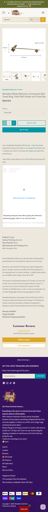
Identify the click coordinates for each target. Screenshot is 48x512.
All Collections (7, 463)
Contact (5, 450)
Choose (4, 109)
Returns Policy (7, 470)
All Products (6, 460)
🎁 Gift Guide (7, 457)
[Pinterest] (14, 383)
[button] (24, 509)
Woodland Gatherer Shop (25, 223)
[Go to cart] (43, 12)
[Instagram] (7, 383)
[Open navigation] (3, 12)
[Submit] (43, 19)
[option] (24, 49)
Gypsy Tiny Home (35, 148)
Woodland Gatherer (9, 90)
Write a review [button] (24, 340)
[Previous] (5, 50)
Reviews (5, 453)
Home (20, 90)
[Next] (43, 50)
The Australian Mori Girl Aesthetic (14, 479)
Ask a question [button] (24, 345)
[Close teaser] (29, 505)
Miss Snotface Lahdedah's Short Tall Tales (17, 482)
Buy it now (24, 130)
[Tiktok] (11, 383)
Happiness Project (8, 476)
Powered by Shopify (9, 506)
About (4, 467)
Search (4, 447)
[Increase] (14, 123)
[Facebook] (4, 383)
